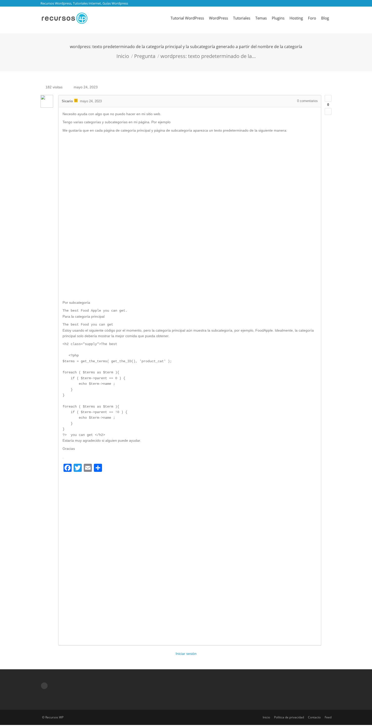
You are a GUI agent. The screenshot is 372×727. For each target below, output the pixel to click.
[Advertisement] (190, 217)
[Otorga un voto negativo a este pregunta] (328, 111)
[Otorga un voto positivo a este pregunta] (328, 98)
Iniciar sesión (186, 654)
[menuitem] (187, 18)
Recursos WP (54, 717)
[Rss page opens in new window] (44, 685)
